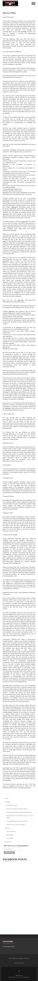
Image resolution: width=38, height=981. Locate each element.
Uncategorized (8, 946)
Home (6, 798)
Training (7, 802)
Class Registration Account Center (16, 821)
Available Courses (11, 805)
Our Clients (9, 838)
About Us (7, 828)
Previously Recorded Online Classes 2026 (19, 812)
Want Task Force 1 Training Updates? (16, 845)
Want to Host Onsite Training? (15, 824)
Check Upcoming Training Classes (16, 808)
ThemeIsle (26, 977)
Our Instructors (11, 831)
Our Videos (9, 835)
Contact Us (8, 842)
